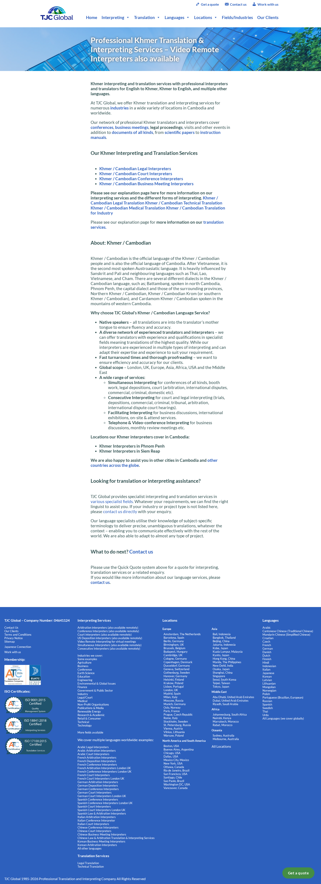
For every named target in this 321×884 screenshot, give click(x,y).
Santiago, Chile (173, 777)
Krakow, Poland (173, 683)
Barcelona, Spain (174, 637)
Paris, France (172, 711)
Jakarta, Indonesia (224, 644)
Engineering (85, 680)
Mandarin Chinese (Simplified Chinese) (286, 634)
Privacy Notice (13, 638)
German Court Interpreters (95, 792)
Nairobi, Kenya (222, 718)
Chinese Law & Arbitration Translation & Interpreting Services (116, 838)
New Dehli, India (223, 665)
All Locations (221, 746)
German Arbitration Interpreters (98, 782)
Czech (266, 641)
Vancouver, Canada (176, 788)
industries (119, 107)
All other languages (90, 848)
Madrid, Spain (172, 693)
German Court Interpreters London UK (102, 796)
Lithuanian (269, 683)
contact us (100, 582)
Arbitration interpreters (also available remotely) (108, 627)
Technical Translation (91, 866)
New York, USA (173, 763)
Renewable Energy (89, 711)
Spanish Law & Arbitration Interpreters (102, 813)
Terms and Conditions (17, 634)
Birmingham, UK (174, 644)
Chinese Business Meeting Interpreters (102, 834)
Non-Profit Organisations (93, 704)
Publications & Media (91, 708)
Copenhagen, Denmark (178, 662)
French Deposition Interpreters (97, 761)
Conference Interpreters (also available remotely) (108, 631)
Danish (266, 652)
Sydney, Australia (223, 735)
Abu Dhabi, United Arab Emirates (233, 697)
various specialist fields (112, 501)
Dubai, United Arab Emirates (231, 700)
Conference (85, 669)
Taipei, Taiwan (221, 683)
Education (84, 676)
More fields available (90, 732)
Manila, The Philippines (227, 662)
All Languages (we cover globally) (283, 718)
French (266, 645)
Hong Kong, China (224, 658)
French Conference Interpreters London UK (104, 771)
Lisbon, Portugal (174, 686)
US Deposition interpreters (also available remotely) (110, 638)
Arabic (266, 627)
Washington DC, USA (177, 784)
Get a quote (298, 873)
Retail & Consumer (89, 718)
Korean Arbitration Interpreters (97, 845)
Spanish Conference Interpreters (98, 799)
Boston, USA (171, 746)
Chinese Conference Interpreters (98, 827)
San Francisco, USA (175, 774)
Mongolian (269, 687)
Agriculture (84, 662)
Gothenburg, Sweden (177, 672)
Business (83, 666)
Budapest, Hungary (176, 651)
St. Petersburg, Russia (177, 725)
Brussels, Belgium (174, 648)
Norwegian (269, 690)
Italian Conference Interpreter (96, 820)
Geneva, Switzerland (176, 669)
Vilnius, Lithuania (174, 732)
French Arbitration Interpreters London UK (104, 768)
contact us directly (120, 511)
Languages (174, 17)
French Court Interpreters (94, 775)
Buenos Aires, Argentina (179, 749)
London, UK (171, 690)
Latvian (267, 680)
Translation (144, 17)
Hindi (265, 662)
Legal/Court (85, 697)
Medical (82, 701)
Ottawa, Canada (174, 767)
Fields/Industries (237, 17)
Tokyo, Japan (221, 686)
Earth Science (86, 673)
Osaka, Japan (221, 669)
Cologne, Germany (175, 658)
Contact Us (11, 627)
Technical (83, 722)
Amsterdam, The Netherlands (182, 634)
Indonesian (269, 666)
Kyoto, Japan (221, 655)
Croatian (267, 638)
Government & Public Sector (95, 690)
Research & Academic (91, 715)
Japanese (268, 673)
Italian (266, 669)
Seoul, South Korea (224, 679)
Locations (203, 17)
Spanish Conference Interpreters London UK (105, 803)
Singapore (219, 676)
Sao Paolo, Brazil (174, 781)
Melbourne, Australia (226, 739)
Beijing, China (221, 641)
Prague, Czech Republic (178, 714)
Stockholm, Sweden (176, 721)
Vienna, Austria (173, 728)
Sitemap (9, 641)
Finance (82, 687)
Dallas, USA (171, 756)
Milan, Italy (171, 697)
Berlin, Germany (174, 641)
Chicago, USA (172, 753)
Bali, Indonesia (222, 634)
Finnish (266, 659)
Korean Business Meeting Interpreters (101, 841)
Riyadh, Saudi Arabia (225, 704)
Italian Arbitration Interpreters (97, 817)
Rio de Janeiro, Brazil (176, 770)
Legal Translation (88, 863)
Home (91, 17)
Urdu (265, 715)
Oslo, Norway (172, 707)
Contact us (238, 4)
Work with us (267, 4)
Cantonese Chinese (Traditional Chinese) (287, 631)
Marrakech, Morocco (226, 721)
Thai (265, 711)
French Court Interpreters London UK (101, 778)
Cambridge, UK (173, 655)
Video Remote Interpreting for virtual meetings (107, 641)
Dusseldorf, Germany (177, 665)
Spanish (267, 704)
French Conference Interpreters (97, 764)
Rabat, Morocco (222, 725)
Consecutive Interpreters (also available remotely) (109, 648)
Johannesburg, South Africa (230, 714)
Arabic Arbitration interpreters (97, 750)
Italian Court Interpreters (93, 824)
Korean (267, 676)
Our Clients (267, 17)
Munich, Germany (175, 704)
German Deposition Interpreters (98, 785)
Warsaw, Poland (174, 735)
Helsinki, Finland (174, 679)
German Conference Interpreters (98, 789)
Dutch (266, 655)
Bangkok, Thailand (224, 637)
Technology (85, 725)
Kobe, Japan (220, 648)
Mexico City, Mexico (176, 760)
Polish (266, 694)
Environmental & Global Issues (97, 683)
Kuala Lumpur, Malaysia (228, 651)
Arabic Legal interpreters (93, 747)
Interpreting (113, 17)
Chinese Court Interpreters (94, 831)
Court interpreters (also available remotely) (105, 634)
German (267, 648)
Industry (83, 694)
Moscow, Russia (173, 700)
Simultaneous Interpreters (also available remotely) (110, 645)
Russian (267, 701)
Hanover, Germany (175, 676)
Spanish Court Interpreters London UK (101, 810)
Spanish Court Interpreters (94, 806)
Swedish (267, 708)
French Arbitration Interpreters (97, 757)
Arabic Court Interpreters (93, 754)
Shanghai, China (223, 672)
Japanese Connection (17, 647)
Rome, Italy (171, 718)
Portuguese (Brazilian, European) (282, 697)
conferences (102, 127)
